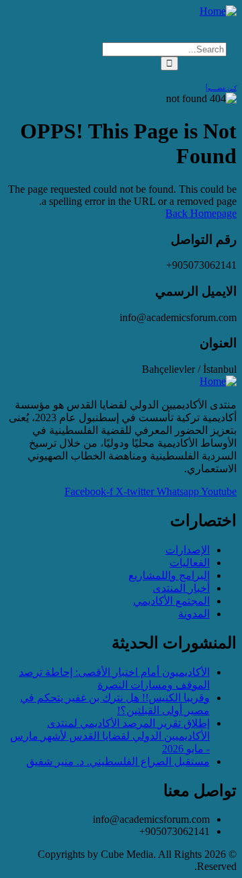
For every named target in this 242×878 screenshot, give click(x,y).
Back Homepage (201, 213)
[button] (121, 24)
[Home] (218, 11)
